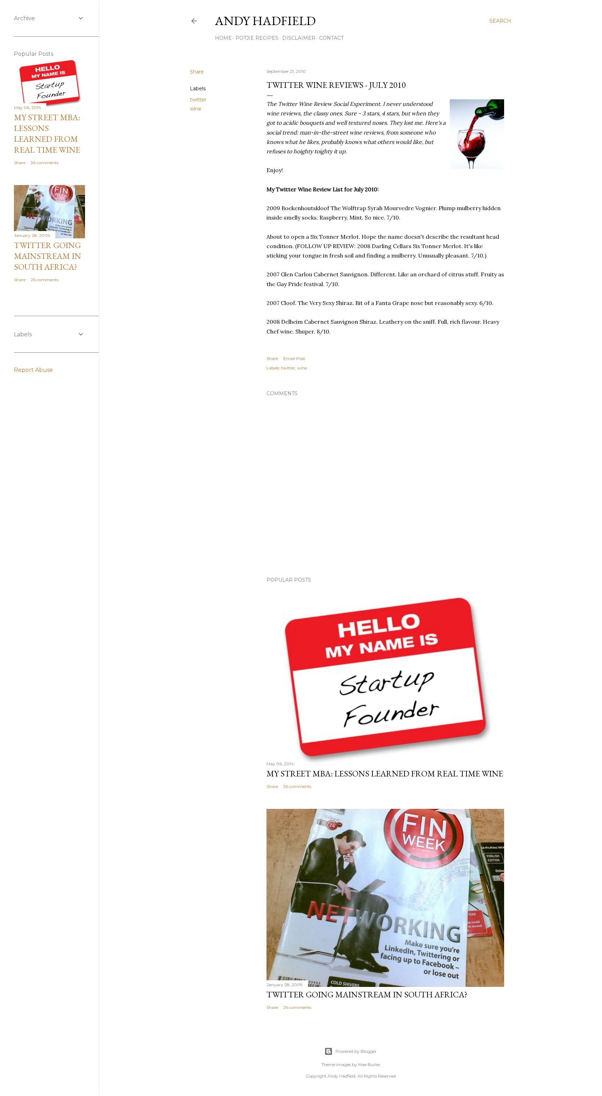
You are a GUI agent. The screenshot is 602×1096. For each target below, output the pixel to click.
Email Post (294, 358)
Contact (331, 38)
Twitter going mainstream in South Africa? (367, 994)
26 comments (297, 1007)
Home (223, 38)
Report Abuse (33, 370)
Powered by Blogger (356, 1051)
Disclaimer (298, 38)
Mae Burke (369, 1064)
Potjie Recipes (257, 38)
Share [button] (197, 72)
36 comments (297, 786)
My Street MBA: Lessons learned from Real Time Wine (385, 773)
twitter (198, 100)
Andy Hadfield (265, 21)
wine (195, 109)
